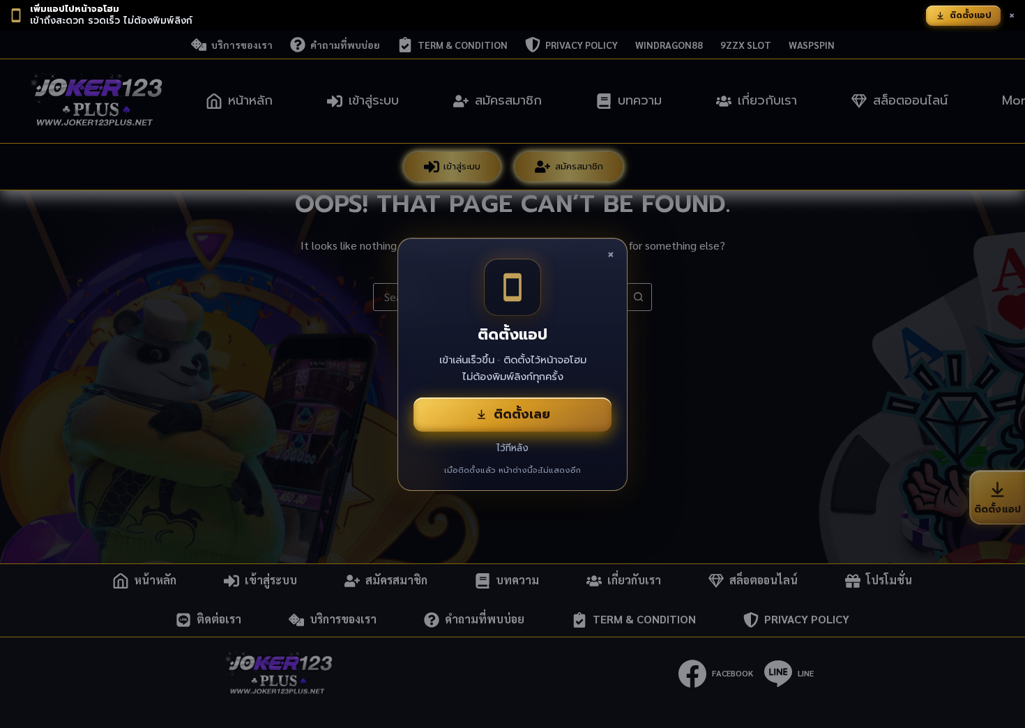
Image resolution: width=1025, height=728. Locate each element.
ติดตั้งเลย (522, 414)
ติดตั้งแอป (971, 15)
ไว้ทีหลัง (512, 448)
